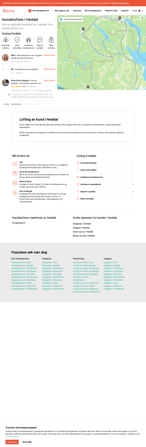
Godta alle (12, 442)
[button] (105, 163)
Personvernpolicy (12, 436)
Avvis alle (26, 442)
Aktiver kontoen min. (120, 3)
